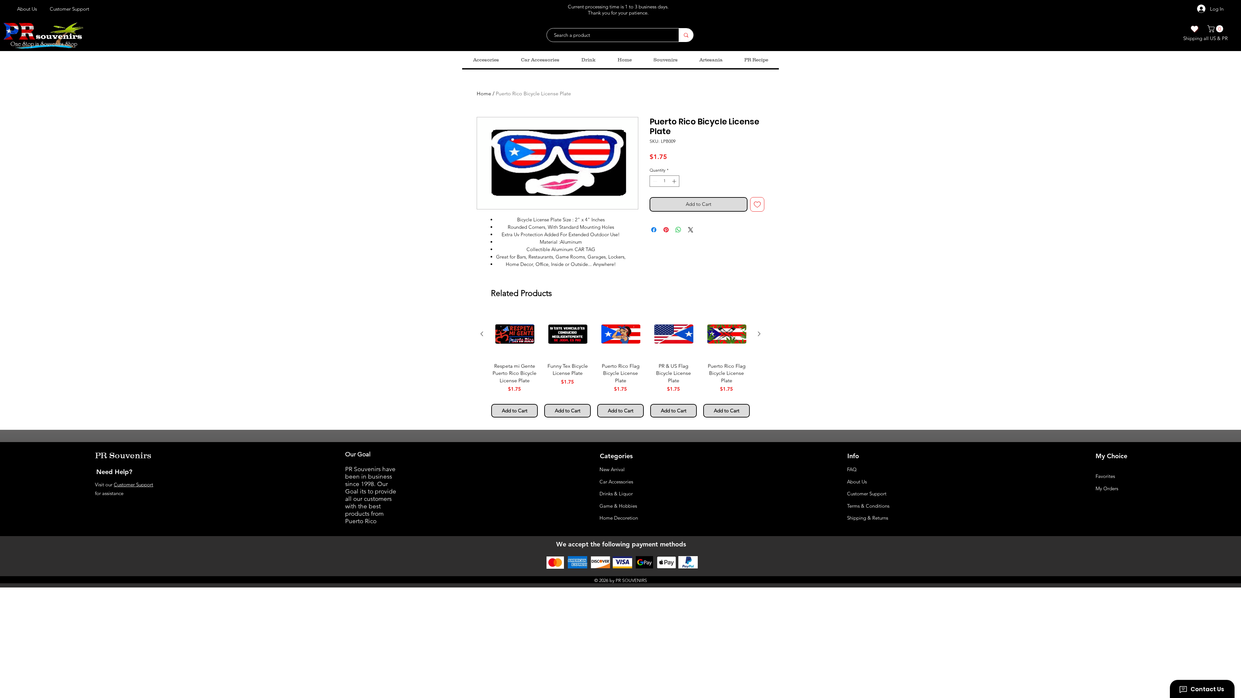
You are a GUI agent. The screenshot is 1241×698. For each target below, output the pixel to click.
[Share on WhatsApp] (678, 230)
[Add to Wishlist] (757, 204)
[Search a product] (686, 35)
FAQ (852, 469)
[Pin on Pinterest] (666, 230)
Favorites (1105, 476)
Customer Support (133, 484)
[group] (620, 364)
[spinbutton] (664, 181)
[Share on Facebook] (654, 230)
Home (484, 93)
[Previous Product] (482, 334)
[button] (1216, 28)
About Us (857, 482)
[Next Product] (759, 334)
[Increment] (675, 181)
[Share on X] (691, 230)
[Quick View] (514, 334)
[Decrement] (654, 181)
